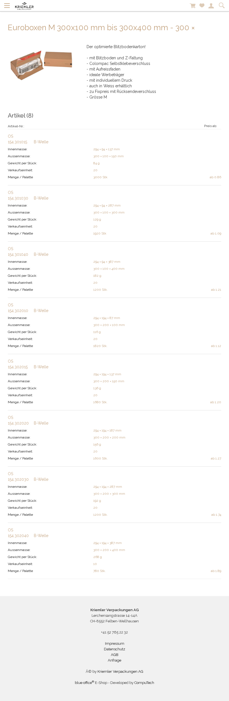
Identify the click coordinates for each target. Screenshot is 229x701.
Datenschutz (114, 649)
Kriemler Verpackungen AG (120, 671)
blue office (84, 683)
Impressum (114, 643)
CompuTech (144, 683)
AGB (114, 655)
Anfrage (114, 660)
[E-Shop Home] (24, 5)
